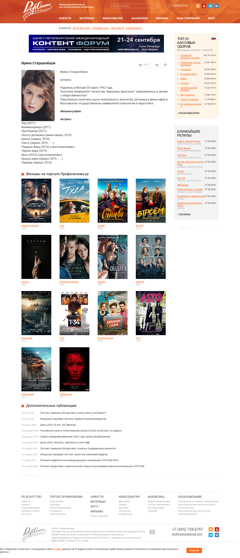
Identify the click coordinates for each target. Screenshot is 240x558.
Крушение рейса (188, 74)
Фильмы (162, 18)
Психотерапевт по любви (190, 189)
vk (216, 6)
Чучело (180, 171)
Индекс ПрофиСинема (159, 501)
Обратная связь (58, 514)
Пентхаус (182, 155)
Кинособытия (113, 18)
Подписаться (180, 5)
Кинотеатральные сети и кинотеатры (197, 504)
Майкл (183, 79)
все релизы (184, 214)
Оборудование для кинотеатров (194, 511)
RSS (198, 6)
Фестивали (124, 501)
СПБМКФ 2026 (100, 28)
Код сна (181, 178)
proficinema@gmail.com (187, 534)
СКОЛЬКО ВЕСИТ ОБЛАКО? (188, 89)
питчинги (117, 28)
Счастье (184, 83)
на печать (156, 65)
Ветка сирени (183, 148)
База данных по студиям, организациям (198, 501)
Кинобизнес (134, 28)
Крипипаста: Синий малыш (191, 196)
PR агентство (31, 496)
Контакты (26, 514)
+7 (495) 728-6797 (187, 529)
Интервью (87, 18)
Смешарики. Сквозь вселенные (190, 63)
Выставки (123, 508)
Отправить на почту (165, 64)
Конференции (125, 514)
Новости (65, 18)
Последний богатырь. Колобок (190, 56)
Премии (123, 504)
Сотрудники (56, 511)
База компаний (188, 18)
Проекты (25, 504)
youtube (204, 6)
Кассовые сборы (156, 508)
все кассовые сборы (189, 113)
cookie (57, 549)
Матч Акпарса (187, 95)
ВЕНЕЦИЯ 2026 (81, 28)
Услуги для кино (186, 508)
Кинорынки (124, 511)
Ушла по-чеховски (189, 99)
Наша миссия (56, 501)
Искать (157, 6)
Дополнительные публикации (51, 405)
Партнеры (55, 504)
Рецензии (152, 511)
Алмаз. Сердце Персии (188, 141)
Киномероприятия (187, 514)
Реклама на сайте (30, 511)
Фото (211, 18)
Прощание (185, 69)
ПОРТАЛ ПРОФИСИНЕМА (66, 496)
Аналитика (139, 18)
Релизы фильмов (99, 516)
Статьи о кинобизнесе (159, 504)
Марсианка (183, 185)
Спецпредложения (30, 508)
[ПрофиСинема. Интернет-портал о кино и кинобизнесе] (37, 7)
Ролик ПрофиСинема (60, 508)
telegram (210, 6)
